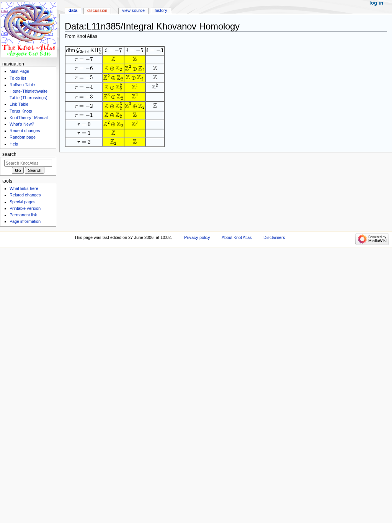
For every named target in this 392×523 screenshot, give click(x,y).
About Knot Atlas (237, 237)
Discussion (97, 10)
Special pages (23, 201)
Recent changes (25, 130)
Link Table (19, 104)
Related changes (25, 195)
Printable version (25, 208)
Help (14, 144)
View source (133, 10)
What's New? (22, 124)
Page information (25, 221)
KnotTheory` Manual (28, 117)
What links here (24, 188)
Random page (23, 137)
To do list (18, 78)
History (161, 10)
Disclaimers (274, 237)
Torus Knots (21, 111)
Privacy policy (197, 237)
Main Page (19, 71)
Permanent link (23, 214)
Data (73, 10)
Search (9, 154)
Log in (376, 3)
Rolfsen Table (22, 84)
